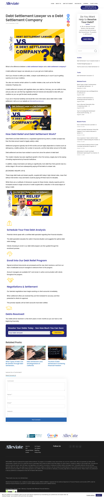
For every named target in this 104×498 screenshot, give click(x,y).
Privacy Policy (38, 452)
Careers (85, 3)
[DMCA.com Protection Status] (11, 491)
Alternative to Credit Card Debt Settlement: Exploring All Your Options (87, 152)
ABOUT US (58, 3)
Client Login (94, 3)
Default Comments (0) (11, 375)
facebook (70, 446)
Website (9, 411)
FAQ (26, 448)
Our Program (37, 446)
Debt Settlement (68, 3)
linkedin (77, 446)
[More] (68, 25)
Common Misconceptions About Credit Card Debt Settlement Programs (87, 145)
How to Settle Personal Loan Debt (86, 125)
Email (9, 403)
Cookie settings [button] (90, 495)
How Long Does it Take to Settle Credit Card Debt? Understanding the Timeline (87, 138)
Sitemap (24, 488)
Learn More (87, 39)
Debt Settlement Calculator (84, 75)
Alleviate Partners (29, 450)
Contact (27, 452)
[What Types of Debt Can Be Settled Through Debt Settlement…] (15, 353)
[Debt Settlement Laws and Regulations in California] (36, 353)
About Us (28, 446)
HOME (52, 3)
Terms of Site (17, 488)
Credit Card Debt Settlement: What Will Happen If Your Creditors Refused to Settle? (87, 131)
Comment (10, 381)
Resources (78, 3)
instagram (73, 446)
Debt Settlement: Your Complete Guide (87, 61)
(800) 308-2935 (89, 7)
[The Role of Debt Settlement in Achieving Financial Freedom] (57, 353)
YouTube (80, 446)
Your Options (37, 448)
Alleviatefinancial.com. (37, 101)
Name (9, 394)
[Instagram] (68, 21)
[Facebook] (68, 15)
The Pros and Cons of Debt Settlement (87, 66)
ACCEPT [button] (99, 495)
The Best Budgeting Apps (83, 64)
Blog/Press (37, 450)
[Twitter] (68, 18)
